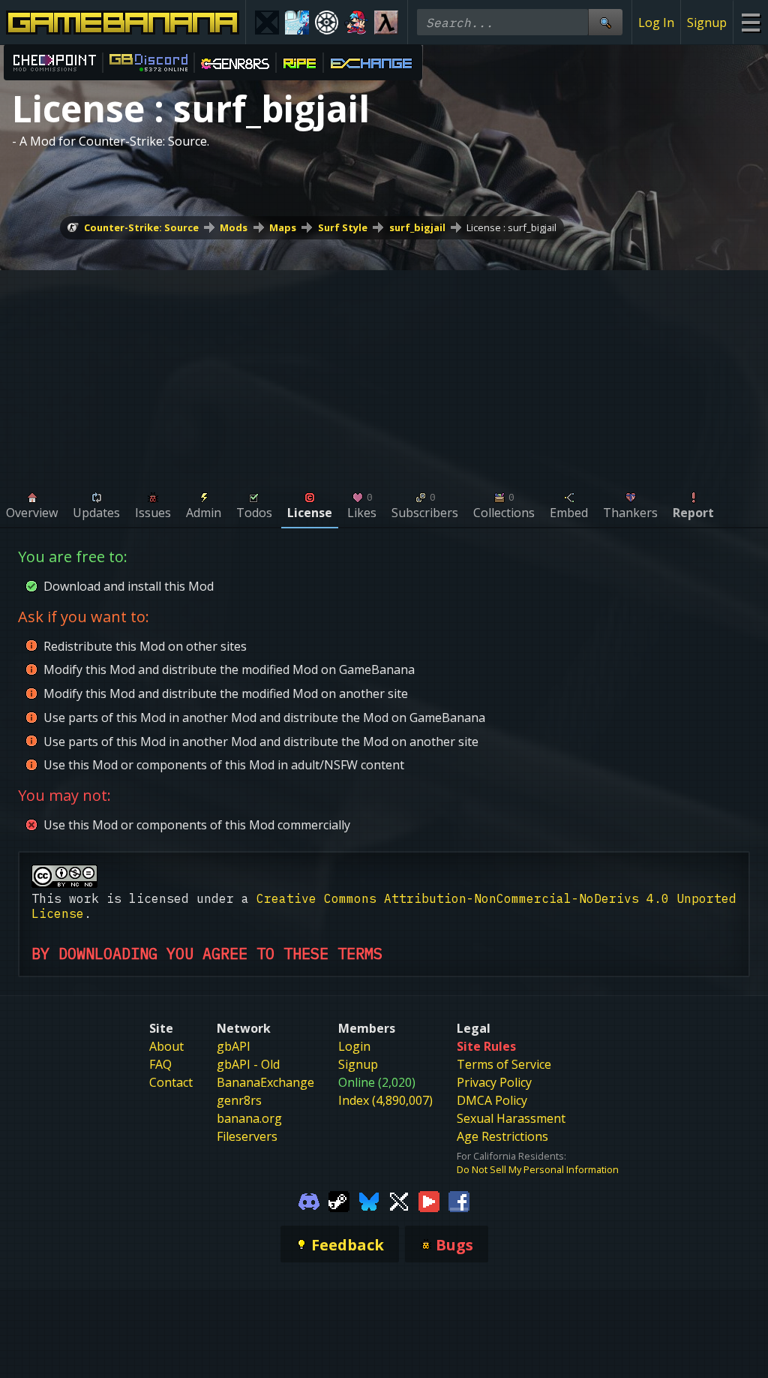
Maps (282, 227)
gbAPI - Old (248, 1064)
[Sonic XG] (267, 23)
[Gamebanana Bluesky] (369, 1200)
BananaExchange (265, 1082)
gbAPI (233, 1046)
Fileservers (247, 1136)
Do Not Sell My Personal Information (538, 1169)
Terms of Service (504, 1064)
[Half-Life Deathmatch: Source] (386, 23)
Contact (171, 1082)
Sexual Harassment (511, 1118)
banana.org (249, 1118)
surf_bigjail (417, 227)
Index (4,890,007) (385, 1100)
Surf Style (343, 227)
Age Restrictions (502, 1136)
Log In (656, 22)
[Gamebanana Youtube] (429, 1200)
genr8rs (239, 1100)
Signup (707, 22)
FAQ (160, 1064)
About (166, 1046)
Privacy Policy (494, 1082)
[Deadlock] (327, 23)
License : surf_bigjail (511, 227)
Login (354, 1046)
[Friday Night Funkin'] (356, 23)
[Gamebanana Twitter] (399, 1200)
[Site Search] (605, 22)
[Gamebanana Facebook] (459, 1200)
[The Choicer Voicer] (297, 23)
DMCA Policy (492, 1100)
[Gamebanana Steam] (339, 1200)
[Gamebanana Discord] (309, 1200)
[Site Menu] (750, 22)
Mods (234, 227)
